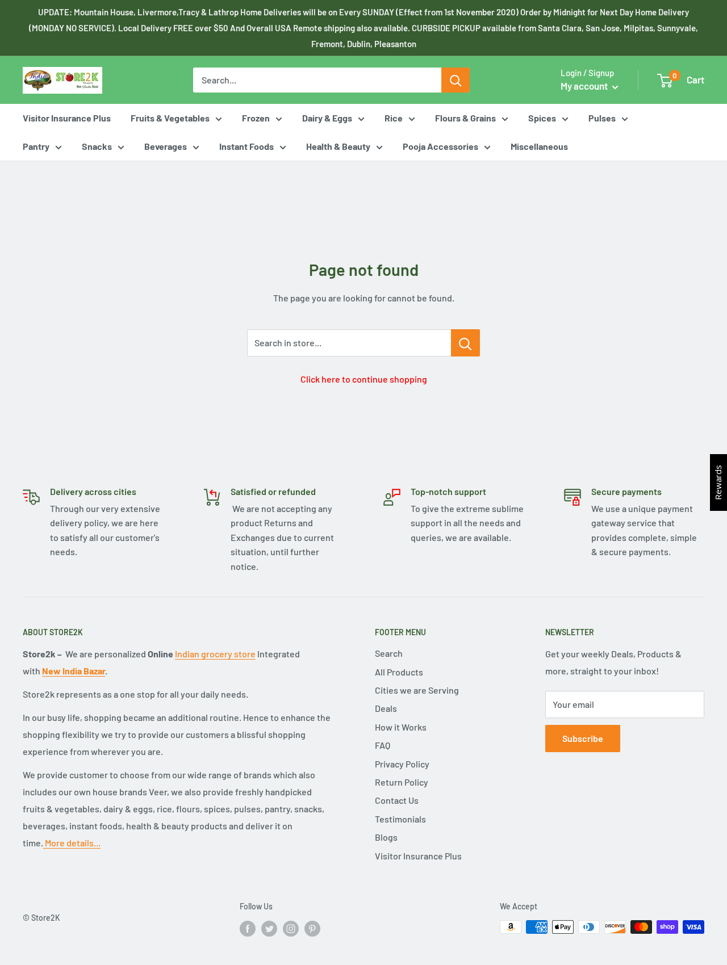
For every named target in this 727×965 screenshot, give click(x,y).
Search (389, 653)
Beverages (165, 146)
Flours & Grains (465, 117)
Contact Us (397, 800)
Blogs (386, 837)
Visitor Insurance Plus (67, 117)
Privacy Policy (402, 763)
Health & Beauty (338, 146)
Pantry (36, 146)
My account (585, 85)
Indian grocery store (215, 653)
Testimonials (400, 818)
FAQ (382, 745)
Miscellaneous (539, 146)
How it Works (401, 726)
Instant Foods (246, 146)
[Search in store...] (465, 342)
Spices (542, 117)
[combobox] (317, 80)
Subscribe (582, 738)
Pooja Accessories (440, 146)
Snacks (97, 146)
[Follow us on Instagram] (291, 928)
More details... (72, 842)
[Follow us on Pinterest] (312, 928)
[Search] (455, 80)
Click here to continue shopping (363, 379)
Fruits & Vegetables (170, 117)
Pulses (602, 117)
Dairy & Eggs (327, 117)
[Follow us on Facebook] (248, 928)
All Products (399, 671)
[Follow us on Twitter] (269, 928)
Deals (386, 708)
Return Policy (401, 782)
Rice (394, 117)
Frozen (256, 117)
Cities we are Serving (417, 690)
